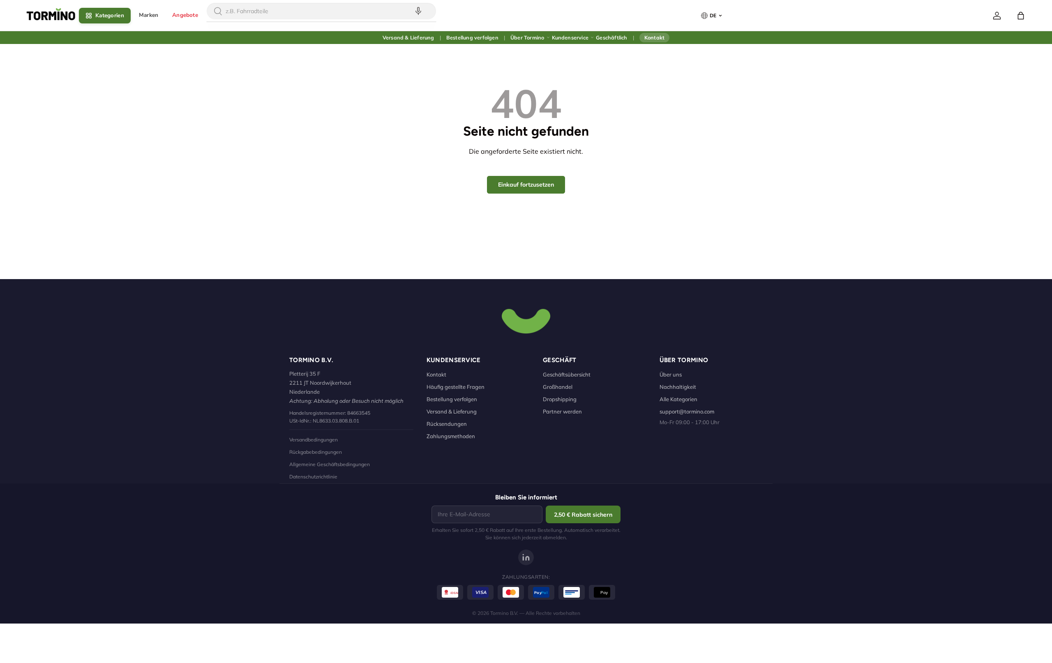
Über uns (671, 374)
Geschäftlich (611, 37)
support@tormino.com (687, 411)
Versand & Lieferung (408, 37)
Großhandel (557, 386)
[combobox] (321, 11)
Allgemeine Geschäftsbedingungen (329, 464)
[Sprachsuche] (418, 11)
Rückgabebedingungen (315, 452)
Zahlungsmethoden (451, 436)
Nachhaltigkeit (678, 386)
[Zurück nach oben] (526, 320)
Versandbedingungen (313, 440)
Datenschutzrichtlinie (313, 477)
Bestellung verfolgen (472, 37)
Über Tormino (527, 37)
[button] (1021, 16)
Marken (148, 15)
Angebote (185, 15)
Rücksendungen (447, 423)
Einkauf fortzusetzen (526, 184)
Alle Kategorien (678, 399)
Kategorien (109, 15)
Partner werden (562, 411)
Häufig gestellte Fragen (455, 386)
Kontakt (654, 37)
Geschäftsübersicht (567, 374)
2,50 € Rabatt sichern (583, 514)
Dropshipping (560, 399)
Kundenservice (570, 37)
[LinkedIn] (526, 557)
